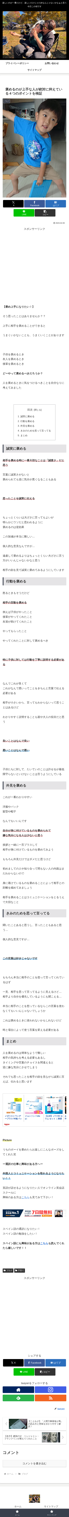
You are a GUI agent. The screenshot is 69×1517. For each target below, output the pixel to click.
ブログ (9, 1270)
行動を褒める (27, 421)
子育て (21, 1270)
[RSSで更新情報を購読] (50, 1398)
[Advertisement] (34, 265)
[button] (45, 213)
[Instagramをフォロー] (50, 1389)
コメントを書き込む (34, 1463)
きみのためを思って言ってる (35, 430)
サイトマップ (51, 1506)
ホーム (17, 1506)
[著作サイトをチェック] (18, 1389)
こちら (25, 1197)
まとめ (23, 435)
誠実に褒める (27, 416)
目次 (30, 409)
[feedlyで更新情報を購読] (18, 1398)
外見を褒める (27, 425)
